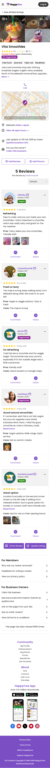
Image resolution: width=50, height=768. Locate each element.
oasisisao (23, 394)
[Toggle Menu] (3, 4)
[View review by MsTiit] (10, 334)
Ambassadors (25, 649)
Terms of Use (25, 745)
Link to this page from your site (17, 606)
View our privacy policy (13, 576)
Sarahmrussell (32, 175)
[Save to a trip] (41, 19)
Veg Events (25, 652)
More (4, 76)
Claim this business (16, 150)
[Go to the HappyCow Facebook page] (12, 726)
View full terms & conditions (15, 617)
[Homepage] (14, 4)
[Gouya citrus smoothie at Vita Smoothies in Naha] (7, 447)
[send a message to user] (27, 195)
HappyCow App (25, 686)
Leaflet (7, 118)
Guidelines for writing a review (17, 571)
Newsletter (25, 658)
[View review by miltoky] (10, 198)
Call (25, 88)
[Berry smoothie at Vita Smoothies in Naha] (25, 241)
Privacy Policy (25, 740)
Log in (43, 4)
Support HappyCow (25, 755)
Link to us (25, 677)
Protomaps (15, 118)
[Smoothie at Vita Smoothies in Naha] (16, 241)
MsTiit (21, 331)
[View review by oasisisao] (10, 397)
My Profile (25, 646)
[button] (25, 103)
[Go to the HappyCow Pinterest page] (31, 726)
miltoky (21, 194)
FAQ (25, 671)
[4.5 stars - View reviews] (7, 51)
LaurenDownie (25, 268)
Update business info (17, 142)
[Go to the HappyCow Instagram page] (37, 726)
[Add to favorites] (46, 19)
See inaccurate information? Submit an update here (21, 599)
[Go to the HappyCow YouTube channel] (19, 726)
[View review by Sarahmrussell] (10, 477)
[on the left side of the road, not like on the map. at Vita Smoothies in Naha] (16, 520)
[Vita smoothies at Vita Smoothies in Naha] (7, 241)
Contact (25, 674)
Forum (25, 655)
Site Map (25, 680)
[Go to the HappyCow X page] (25, 726)
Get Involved (25, 661)
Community (25, 642)
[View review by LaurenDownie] (10, 271)
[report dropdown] (44, 195)
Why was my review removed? (17, 565)
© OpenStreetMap (28, 118)
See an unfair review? (12, 612)
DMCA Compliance (25, 750)
